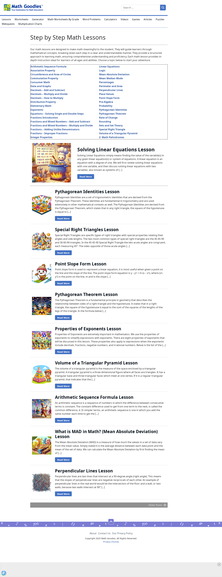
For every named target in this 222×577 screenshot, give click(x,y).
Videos (124, 19)
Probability (105, 105)
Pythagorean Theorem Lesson (86, 294)
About (93, 533)
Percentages (106, 82)
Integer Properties (41, 137)
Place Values (106, 94)
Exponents (37, 109)
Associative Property (43, 70)
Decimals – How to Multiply (47, 98)
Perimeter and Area (110, 86)
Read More (86, 176)
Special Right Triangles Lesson (87, 229)
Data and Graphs (41, 86)
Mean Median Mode (111, 78)
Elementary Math (41, 105)
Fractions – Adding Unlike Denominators (55, 129)
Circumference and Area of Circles (51, 74)
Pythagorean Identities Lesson (87, 191)
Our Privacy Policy (122, 533)
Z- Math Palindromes (111, 137)
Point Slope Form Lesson (80, 264)
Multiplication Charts (30, 24)
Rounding (105, 121)
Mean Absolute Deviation (114, 74)
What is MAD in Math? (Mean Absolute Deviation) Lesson (106, 434)
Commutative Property (44, 78)
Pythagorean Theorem (112, 113)
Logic (102, 70)
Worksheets (21, 19)
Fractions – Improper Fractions (49, 133)
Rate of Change (108, 117)
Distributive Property (43, 102)
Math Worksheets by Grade (63, 19)
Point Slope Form (109, 98)
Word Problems (92, 19)
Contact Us (104, 533)
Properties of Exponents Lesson (88, 329)
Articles (148, 19)
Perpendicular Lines (111, 90)
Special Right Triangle (112, 129)
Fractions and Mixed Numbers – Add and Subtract (60, 121)
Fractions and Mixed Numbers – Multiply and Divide (62, 125)
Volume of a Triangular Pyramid (118, 133)
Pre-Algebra (106, 102)
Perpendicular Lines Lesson (84, 471)
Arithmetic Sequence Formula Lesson (94, 397)
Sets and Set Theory (111, 125)
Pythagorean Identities (113, 109)
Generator (38, 19)
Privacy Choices (111, 541)
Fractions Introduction (44, 117)
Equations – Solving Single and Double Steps (57, 113)
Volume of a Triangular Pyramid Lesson (96, 363)
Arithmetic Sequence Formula (48, 66)
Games (136, 19)
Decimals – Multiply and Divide (49, 94)
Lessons (6, 19)
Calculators (110, 19)
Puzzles (160, 19)
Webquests (8, 24)
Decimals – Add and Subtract (48, 90)
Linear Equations (109, 66)
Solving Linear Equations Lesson (116, 149)
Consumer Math (40, 82)
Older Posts (155, 505)
